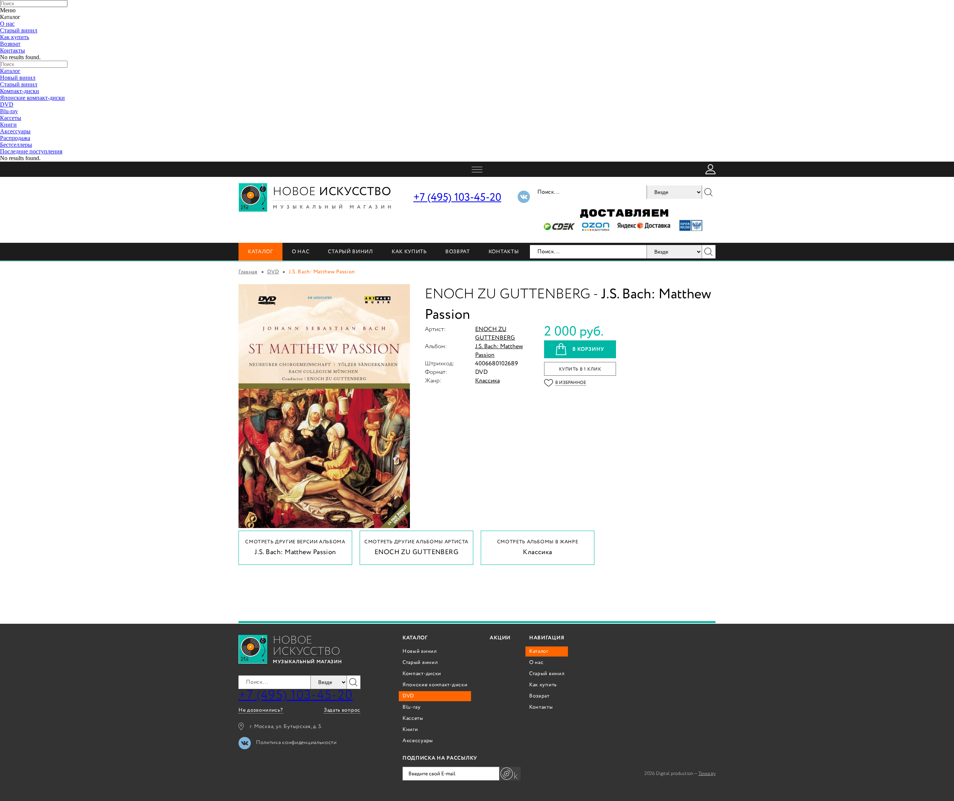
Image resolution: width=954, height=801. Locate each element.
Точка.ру (707, 773)
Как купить (14, 37)
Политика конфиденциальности (296, 742)
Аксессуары (15, 131)
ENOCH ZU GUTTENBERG (495, 333)
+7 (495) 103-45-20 (457, 198)
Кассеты (10, 118)
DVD (6, 104)
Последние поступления (31, 151)
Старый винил (18, 30)
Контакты (12, 50)
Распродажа (15, 138)
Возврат (10, 44)
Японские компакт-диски (32, 98)
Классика (487, 380)
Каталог (10, 71)
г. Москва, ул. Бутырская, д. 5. (286, 726)
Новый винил (17, 77)
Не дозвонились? (260, 710)
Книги (8, 124)
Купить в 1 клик (580, 369)
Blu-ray (9, 111)
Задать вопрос (342, 710)
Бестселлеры (16, 145)
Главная (248, 272)
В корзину (588, 349)
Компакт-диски (19, 91)
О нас (7, 23)
